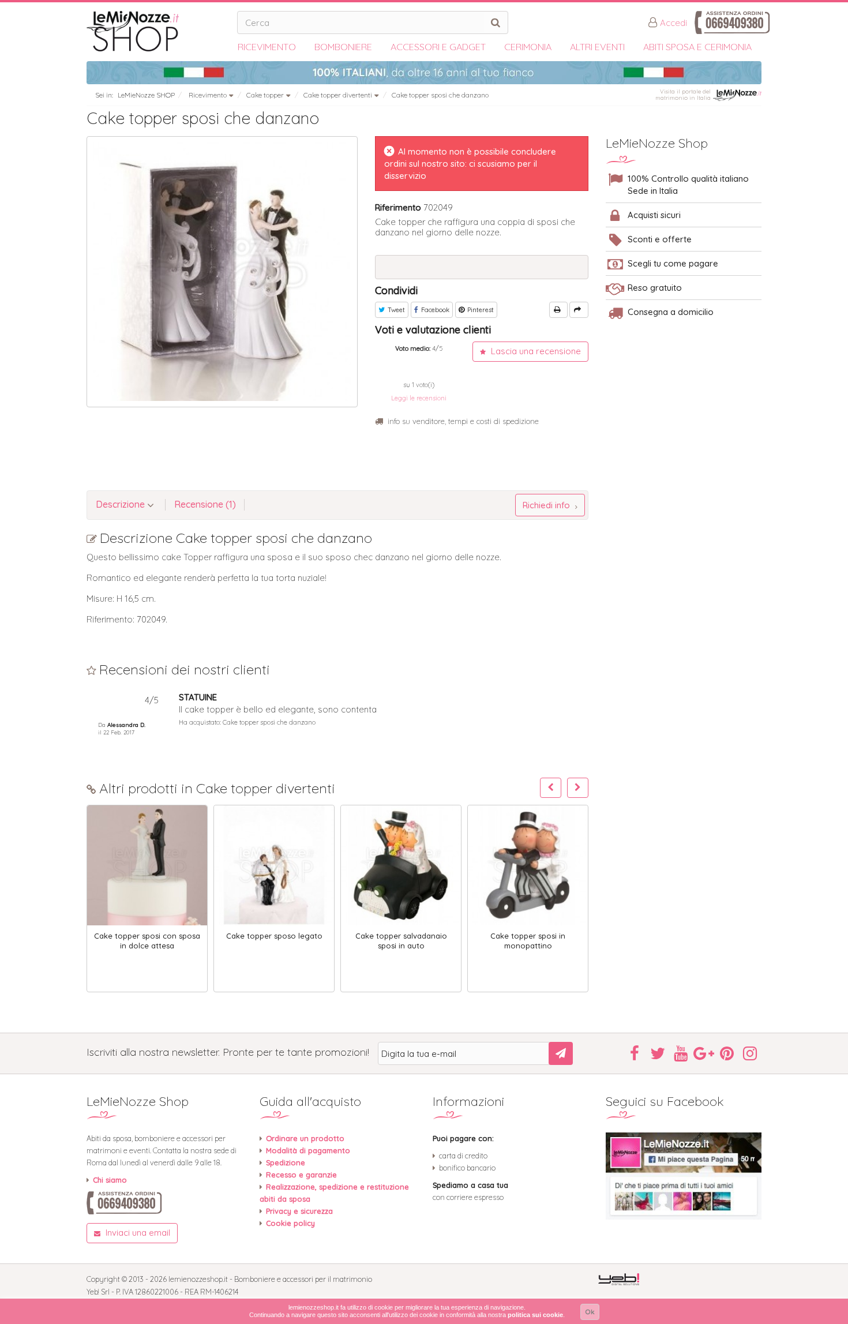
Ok (590, 1311)
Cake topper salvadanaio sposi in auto (401, 940)
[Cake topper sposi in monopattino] (528, 865)
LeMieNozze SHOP (146, 95)
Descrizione (121, 504)
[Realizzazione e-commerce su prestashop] (618, 1278)
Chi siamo (110, 1179)
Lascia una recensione (535, 351)
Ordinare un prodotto (305, 1138)
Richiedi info (547, 505)
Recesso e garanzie (301, 1174)
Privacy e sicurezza (299, 1211)
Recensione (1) (205, 504)
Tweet (395, 310)
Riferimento (398, 207)
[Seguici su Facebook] (683, 1176)
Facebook (434, 310)
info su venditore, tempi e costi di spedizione (463, 421)
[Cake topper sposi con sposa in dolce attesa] (147, 865)
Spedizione (285, 1162)
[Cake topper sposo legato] (274, 865)
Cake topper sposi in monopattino (527, 940)
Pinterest (480, 310)
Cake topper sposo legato (274, 935)
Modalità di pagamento (308, 1150)
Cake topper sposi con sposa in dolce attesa (147, 940)
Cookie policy (290, 1223)
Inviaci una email (136, 1232)
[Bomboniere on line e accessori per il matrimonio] (157, 31)
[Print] (558, 310)
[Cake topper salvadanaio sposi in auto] (401, 865)
